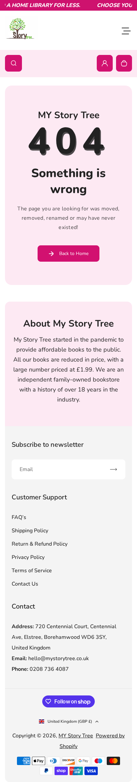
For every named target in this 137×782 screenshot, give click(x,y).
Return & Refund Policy (40, 544)
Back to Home (73, 253)
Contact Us (25, 584)
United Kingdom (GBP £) (70, 721)
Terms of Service (32, 570)
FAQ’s (19, 517)
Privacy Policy (28, 557)
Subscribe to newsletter (47, 444)
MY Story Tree (76, 735)
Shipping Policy (30, 530)
